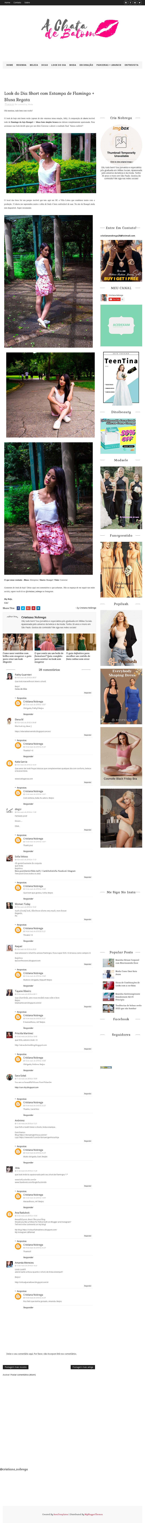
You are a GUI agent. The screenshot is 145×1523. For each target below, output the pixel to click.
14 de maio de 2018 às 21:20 (35, 747)
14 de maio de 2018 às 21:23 (35, 1153)
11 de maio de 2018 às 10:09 (27, 1079)
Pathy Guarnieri (23, 674)
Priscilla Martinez (24, 1033)
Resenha (21, 65)
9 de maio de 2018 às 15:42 (26, 907)
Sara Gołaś (20, 1075)
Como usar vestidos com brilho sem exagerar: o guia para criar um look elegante (17, 657)
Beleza (34, 65)
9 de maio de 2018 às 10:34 (26, 765)
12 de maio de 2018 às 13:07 (35, 704)
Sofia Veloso (21, 856)
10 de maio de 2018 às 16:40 (27, 1036)
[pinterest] (135, 3)
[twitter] (139, 3)
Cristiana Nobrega (33, 701)
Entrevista (131, 65)
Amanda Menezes (24, 1262)
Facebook (62, 871)
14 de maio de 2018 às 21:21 (35, 931)
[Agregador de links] (106, 1067)
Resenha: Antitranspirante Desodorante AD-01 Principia (128, 997)
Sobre (27, 2)
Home (7, 2)
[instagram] (126, 3)
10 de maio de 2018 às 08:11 (27, 994)
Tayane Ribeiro (23, 991)
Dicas (44, 65)
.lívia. (17, 1167)
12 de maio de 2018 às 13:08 (35, 889)
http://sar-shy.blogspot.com (27, 1087)
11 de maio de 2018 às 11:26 (27, 1171)
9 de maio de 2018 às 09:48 (26, 722)
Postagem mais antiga (82, 1367)
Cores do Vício (21, 689)
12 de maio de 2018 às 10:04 (27, 1216)
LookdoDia (22, 104)
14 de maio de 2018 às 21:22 (35, 1105)
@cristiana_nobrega (34, 591)
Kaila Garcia (21, 761)
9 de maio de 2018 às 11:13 (26, 860)
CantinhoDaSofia (49, 871)
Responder (87, 693)
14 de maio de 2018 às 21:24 (35, 1298)
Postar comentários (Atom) (23, 1374)
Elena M (19, 719)
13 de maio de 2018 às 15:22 (27, 1266)
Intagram (71, 871)
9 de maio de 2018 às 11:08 (26, 812)
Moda (72, 65)
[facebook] (130, 3)
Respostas (21, 698)
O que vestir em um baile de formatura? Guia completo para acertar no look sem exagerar (49, 657)
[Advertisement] (71, 82)
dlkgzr (18, 809)
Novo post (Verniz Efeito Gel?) (27, 871)
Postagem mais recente (16, 1367)
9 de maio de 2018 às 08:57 (26, 677)
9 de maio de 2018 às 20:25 (26, 949)
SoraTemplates (61, 1514)
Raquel (18, 946)
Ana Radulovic (22, 1212)
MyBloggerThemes (94, 1514)
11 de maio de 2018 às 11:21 (27, 1123)
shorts (86, 118)
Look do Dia (58, 65)
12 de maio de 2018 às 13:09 (35, 1198)
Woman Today (22, 904)
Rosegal (49, 580)
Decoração (86, 65)
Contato (17, 2)
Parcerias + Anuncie (109, 65)
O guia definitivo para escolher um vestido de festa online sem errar (78, 656)
